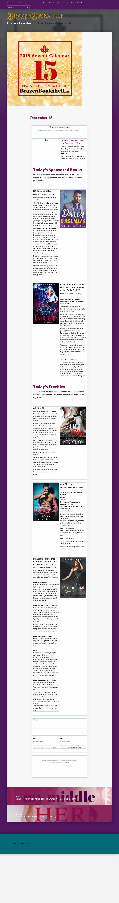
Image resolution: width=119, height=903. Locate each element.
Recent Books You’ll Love (39, 3)
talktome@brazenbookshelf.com (72, 747)
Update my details (59, 762)
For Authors (30, 843)
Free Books (89, 3)
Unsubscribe (66, 762)
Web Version (52, 762)
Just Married (66, 484)
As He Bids (38, 408)
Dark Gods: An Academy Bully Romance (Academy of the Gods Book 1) (73, 287)
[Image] (73, 209)
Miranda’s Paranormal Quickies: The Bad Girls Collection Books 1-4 (45, 562)
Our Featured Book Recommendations (18, 3)
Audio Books (80, 3)
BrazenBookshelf (19, 23)
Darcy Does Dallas (42, 191)
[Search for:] (18, 7)
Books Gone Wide (54, 3)
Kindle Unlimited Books (68, 3)
